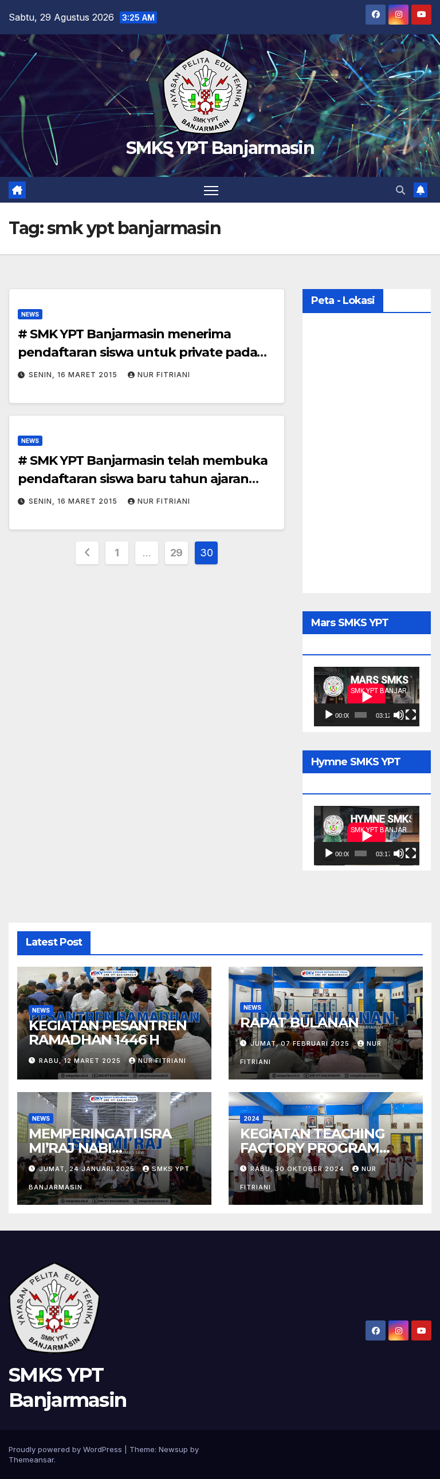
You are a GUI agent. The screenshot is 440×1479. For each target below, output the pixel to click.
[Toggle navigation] (211, 190)
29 (176, 553)
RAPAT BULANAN (299, 1022)
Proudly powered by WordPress (66, 1449)
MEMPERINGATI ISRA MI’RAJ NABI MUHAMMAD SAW (100, 1147)
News (30, 314)
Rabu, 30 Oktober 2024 (298, 1169)
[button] (400, 190)
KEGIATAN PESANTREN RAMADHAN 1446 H (107, 1032)
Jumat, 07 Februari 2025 (301, 1043)
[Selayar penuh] (411, 715)
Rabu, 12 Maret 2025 (81, 1061)
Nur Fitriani (164, 374)
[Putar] (329, 715)
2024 (251, 1118)
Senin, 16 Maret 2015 (74, 374)
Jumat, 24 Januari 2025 (88, 1169)
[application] (366, 696)
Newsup (173, 1449)
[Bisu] (398, 715)
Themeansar (31, 1459)
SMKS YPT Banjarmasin (220, 148)
